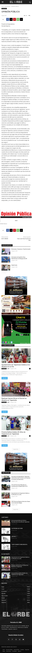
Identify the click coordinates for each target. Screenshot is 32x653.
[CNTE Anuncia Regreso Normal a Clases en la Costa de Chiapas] (5, 504)
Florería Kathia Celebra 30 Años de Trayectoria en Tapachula (13, 433)
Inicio (2, 6)
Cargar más (15, 449)
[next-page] (5, 273)
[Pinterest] (14, 19)
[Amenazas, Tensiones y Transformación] (5, 251)
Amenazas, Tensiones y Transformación (20, 249)
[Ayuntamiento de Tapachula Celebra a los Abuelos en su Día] (16, 355)
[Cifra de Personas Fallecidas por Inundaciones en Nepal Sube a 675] (5, 487)
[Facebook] (7, 19)
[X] (11, 19)
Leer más (5, 378)
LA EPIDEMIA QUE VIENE (17, 528)
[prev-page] (2, 273)
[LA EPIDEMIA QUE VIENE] (5, 531)
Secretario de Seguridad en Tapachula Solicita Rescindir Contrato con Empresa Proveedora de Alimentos (20, 478)
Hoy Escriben (7, 6)
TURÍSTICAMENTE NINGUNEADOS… (19, 544)
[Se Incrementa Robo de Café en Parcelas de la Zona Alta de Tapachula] (5, 523)
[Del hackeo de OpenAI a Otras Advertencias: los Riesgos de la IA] (5, 259)
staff (8, 368)
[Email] (21, 19)
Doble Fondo (14, 265)
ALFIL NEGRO (4, 238)
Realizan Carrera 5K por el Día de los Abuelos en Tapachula (14, 399)
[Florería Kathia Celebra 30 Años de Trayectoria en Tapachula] (16, 423)
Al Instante (4, 368)
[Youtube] (23, 639)
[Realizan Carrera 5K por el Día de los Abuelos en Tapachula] (16, 389)
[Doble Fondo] (5, 267)
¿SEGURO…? (14, 536)
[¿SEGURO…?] (5, 539)
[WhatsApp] (17, 19)
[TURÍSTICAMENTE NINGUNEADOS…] (5, 547)
